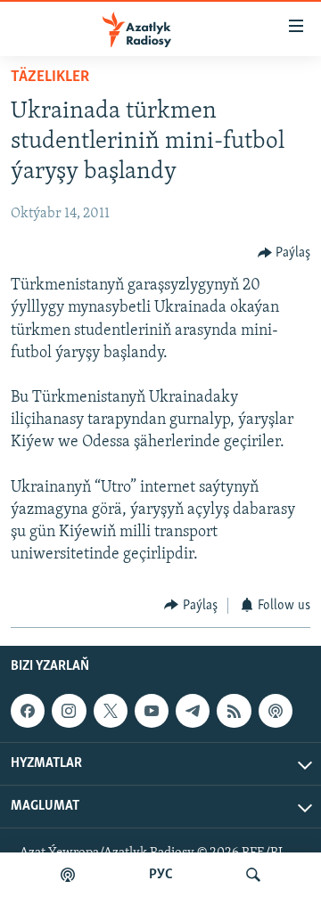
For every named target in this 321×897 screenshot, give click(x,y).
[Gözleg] (253, 874)
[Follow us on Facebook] (28, 711)
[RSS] (234, 711)
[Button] (284, 253)
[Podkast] (68, 874)
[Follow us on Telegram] (193, 711)
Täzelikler (50, 77)
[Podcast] (275, 711)
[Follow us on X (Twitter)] (111, 711)
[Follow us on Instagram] (69, 711)
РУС (161, 875)
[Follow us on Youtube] (152, 711)
